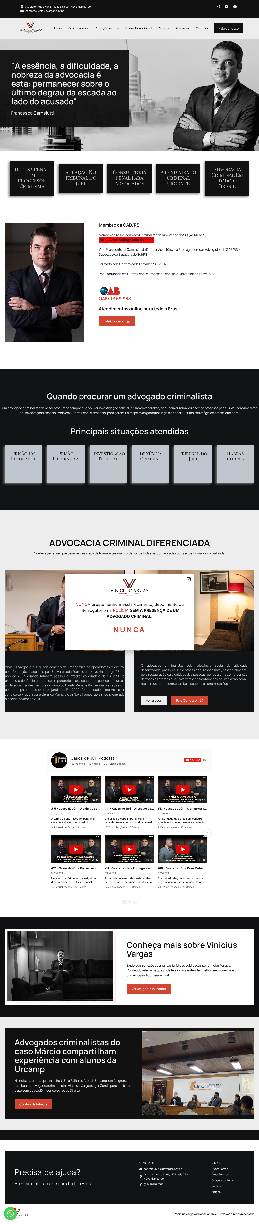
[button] (10, 1213)
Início (58, 28)
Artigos (163, 28)
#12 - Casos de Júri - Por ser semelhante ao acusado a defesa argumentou (76, 868)
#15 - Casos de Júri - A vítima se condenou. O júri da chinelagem (76, 808)
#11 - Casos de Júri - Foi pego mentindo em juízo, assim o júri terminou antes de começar (129, 868)
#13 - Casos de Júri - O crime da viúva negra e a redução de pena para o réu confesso (182, 808)
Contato (202, 28)
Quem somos (78, 28)
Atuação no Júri (107, 28)
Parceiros (183, 28)
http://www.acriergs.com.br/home (126, 240)
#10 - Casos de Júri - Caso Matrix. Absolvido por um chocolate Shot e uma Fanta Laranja (182, 868)
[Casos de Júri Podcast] (59, 760)
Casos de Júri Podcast (92, 758)
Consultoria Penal (138, 28)
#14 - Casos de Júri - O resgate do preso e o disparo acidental (129, 808)
